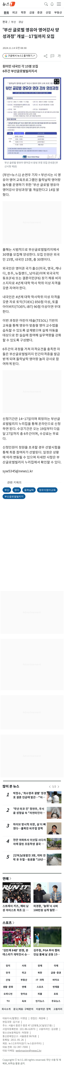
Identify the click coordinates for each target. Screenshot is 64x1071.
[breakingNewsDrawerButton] (52, 3)
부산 (6, 489)
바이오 (56, 979)
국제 (56, 965)
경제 (40, 965)
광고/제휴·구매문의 (23, 1009)
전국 (5, 22)
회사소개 (6, 1009)
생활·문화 (8, 986)
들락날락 (29, 489)
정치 (8, 965)
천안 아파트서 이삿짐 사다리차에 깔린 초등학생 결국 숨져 (29, 844)
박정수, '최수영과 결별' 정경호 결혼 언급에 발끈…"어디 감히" (29, 797)
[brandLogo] (9, 4)
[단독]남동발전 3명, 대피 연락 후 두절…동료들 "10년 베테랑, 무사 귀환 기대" (29, 860)
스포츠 (7, 922)
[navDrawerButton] (58, 4)
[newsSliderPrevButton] (49, 787)
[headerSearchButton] (46, 3)
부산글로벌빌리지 (14, 496)
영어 (16, 489)
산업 (8, 979)
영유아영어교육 (47, 489)
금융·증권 (56, 972)
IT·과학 (40, 979)
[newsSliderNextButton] (58, 787)
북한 (40, 972)
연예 (6, 878)
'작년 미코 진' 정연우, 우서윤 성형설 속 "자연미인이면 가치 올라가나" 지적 (29, 813)
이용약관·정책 (43, 1009)
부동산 (24, 979)
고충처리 (57, 1009)
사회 (24, 965)
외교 (24, 972)
